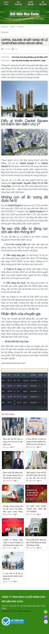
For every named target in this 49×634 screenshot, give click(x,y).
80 (17, 481)
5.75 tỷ (19, 396)
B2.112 (10, 386)
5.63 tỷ (19, 386)
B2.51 (9, 402)
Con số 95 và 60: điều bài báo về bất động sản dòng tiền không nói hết (36, 542)
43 (14, 447)
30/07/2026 (9, 514)
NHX (3, 380)
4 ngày (7, 447)
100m (25, 386)
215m (25, 403)
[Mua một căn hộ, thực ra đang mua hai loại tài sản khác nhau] (13, 426)
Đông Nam (34, 380)
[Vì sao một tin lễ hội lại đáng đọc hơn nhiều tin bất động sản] (13, 561)
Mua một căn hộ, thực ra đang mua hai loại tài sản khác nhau (13, 441)
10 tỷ (18, 380)
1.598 (16, 49)
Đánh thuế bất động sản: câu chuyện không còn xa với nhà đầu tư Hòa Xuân (13, 475)
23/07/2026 (9, 548)
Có (39, 380)
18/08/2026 (32, 447)
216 (18, 548)
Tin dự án (20, 27)
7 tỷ (18, 391)
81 (40, 514)
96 (17, 514)
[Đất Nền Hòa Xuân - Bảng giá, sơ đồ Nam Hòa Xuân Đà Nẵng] (24, 13)
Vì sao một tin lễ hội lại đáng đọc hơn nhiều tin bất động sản (13, 576)
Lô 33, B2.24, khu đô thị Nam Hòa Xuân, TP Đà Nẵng (24, 19)
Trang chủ (4, 27)
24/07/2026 (32, 514)
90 (15, 396)
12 (14, 386)
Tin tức (12, 27)
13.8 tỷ (19, 402)
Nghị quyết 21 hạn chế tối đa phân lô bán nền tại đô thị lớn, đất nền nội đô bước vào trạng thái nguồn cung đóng (36, 478)
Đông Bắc (34, 386)
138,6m (26, 381)
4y (14, 404)
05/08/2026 (32, 481)
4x (14, 391)
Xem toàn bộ (42, 408)
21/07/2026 (8, 581)
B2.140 (10, 396)
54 (40, 447)
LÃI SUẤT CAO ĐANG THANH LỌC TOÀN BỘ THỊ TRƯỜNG (36, 509)
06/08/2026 (9, 481)
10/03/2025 (6, 49)
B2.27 (9, 380)
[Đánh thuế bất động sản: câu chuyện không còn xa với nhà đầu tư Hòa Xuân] (13, 460)
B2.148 (10, 391)
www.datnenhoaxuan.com (13, 363)
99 (40, 481)
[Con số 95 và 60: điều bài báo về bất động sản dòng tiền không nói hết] (36, 527)
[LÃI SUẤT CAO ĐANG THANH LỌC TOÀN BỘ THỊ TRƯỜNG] (36, 493)
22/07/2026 (32, 548)
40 (15, 380)
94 (17, 581)
